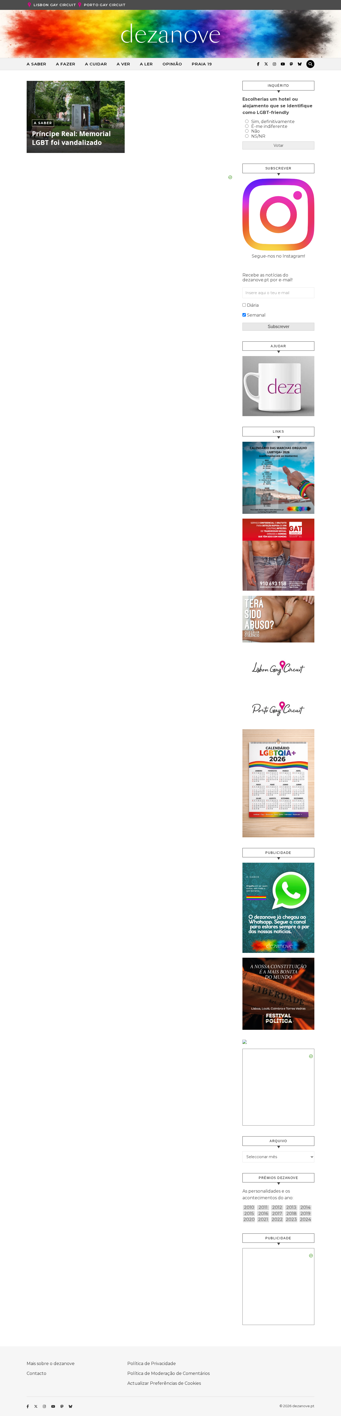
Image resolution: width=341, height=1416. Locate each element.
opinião (172, 63)
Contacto (36, 1373)
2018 (291, 1213)
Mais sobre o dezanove (51, 1363)
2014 (305, 1207)
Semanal (256, 315)
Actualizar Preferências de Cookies (164, 1383)
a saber (36, 63)
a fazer (65, 63)
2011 (263, 1207)
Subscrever (278, 326)
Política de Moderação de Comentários (168, 1373)
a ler (146, 63)
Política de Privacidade (151, 1363)
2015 (249, 1213)
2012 (277, 1207)
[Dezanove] (170, 33)
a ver (123, 63)
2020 (249, 1219)
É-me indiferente (269, 126)
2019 (305, 1213)
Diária (253, 305)
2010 (249, 1207)
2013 (291, 1207)
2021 (263, 1219)
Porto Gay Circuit (105, 5)
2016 (263, 1213)
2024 (305, 1219)
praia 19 (202, 63)
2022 (277, 1219)
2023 (291, 1219)
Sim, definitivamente (273, 121)
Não (255, 131)
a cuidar (96, 63)
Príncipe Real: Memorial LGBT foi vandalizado (71, 138)
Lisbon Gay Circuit (55, 5)
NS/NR (258, 136)
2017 (277, 1213)
